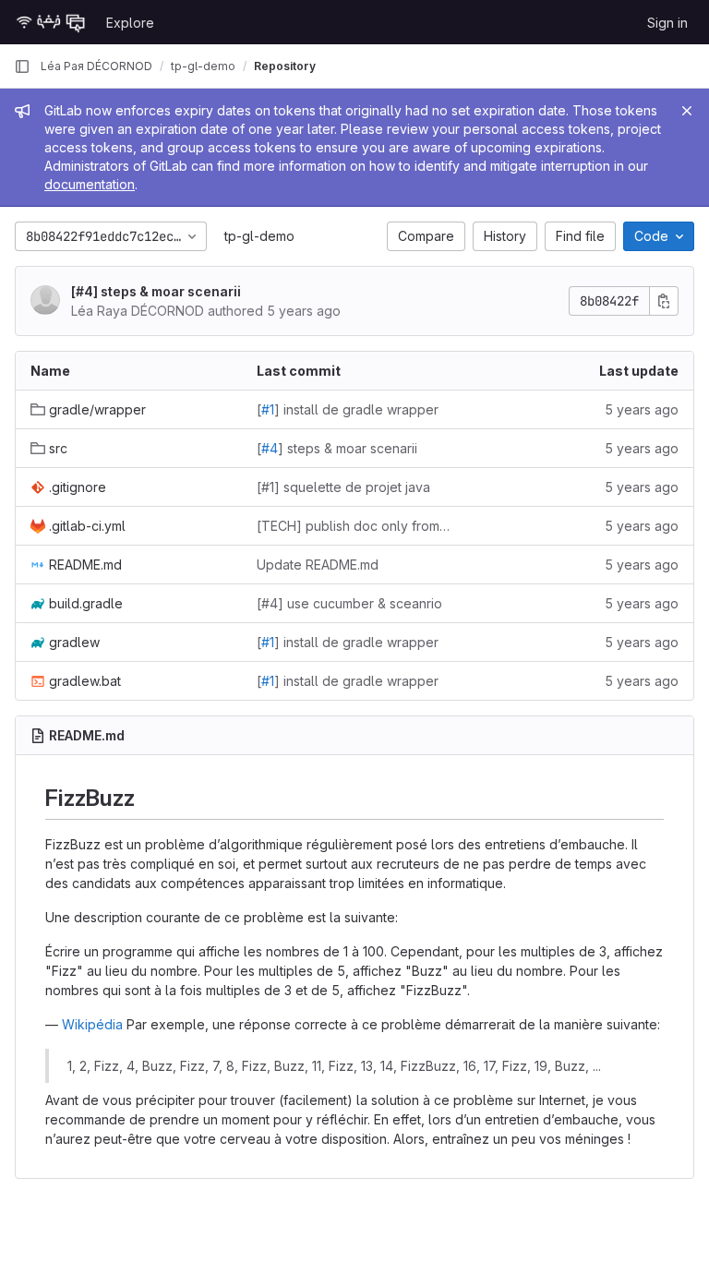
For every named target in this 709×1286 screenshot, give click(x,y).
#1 (267, 409)
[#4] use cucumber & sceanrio (349, 603)
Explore (130, 22)
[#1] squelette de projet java (343, 487)
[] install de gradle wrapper (348, 409)
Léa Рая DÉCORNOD (96, 66)
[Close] (687, 111)
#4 (84, 291)
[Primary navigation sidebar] (22, 66)
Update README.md (318, 564)
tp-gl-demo (259, 236)
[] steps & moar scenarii (156, 291)
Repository (285, 66)
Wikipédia (92, 1024)
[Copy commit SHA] (664, 301)
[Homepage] (50, 22)
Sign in (667, 22)
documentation (89, 184)
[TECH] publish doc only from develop (355, 526)
